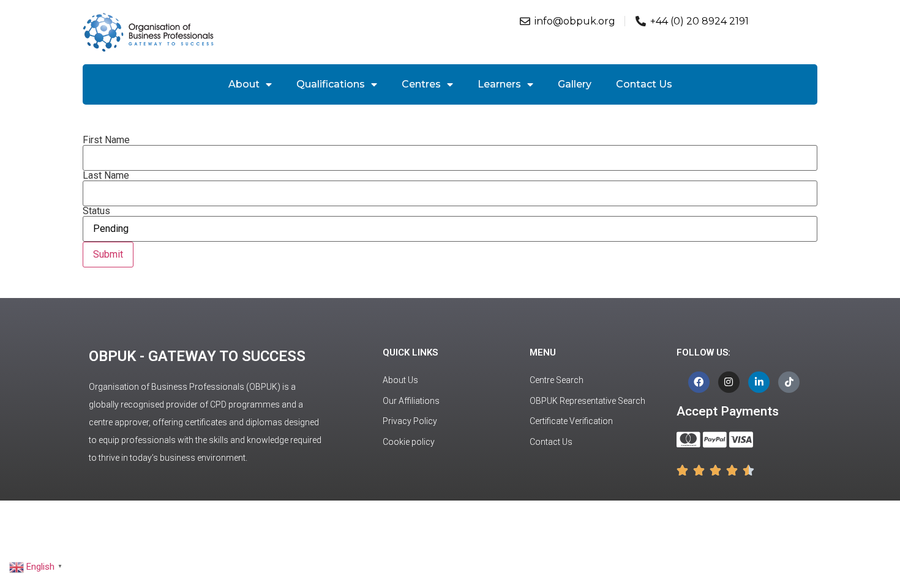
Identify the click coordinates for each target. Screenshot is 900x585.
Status (96, 211)
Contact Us (644, 84)
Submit (108, 254)
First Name (106, 140)
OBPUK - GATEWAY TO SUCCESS (197, 356)
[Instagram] (729, 382)
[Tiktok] (789, 382)
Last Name (106, 176)
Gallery (574, 84)
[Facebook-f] (699, 382)
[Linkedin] (759, 382)
